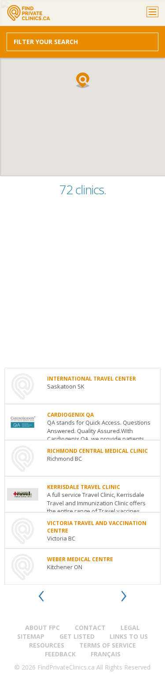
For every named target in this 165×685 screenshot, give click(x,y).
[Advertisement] (82, 285)
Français (106, 654)
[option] (82, 476)
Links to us (129, 636)
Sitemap (30, 636)
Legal (130, 627)
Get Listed (77, 636)
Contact (90, 627)
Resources (46, 645)
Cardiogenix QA (70, 414)
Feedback (60, 654)
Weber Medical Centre (80, 559)
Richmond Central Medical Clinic (97, 451)
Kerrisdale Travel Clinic (83, 487)
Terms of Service (107, 645)
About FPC (42, 627)
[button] (82, 80)
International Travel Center (91, 378)
